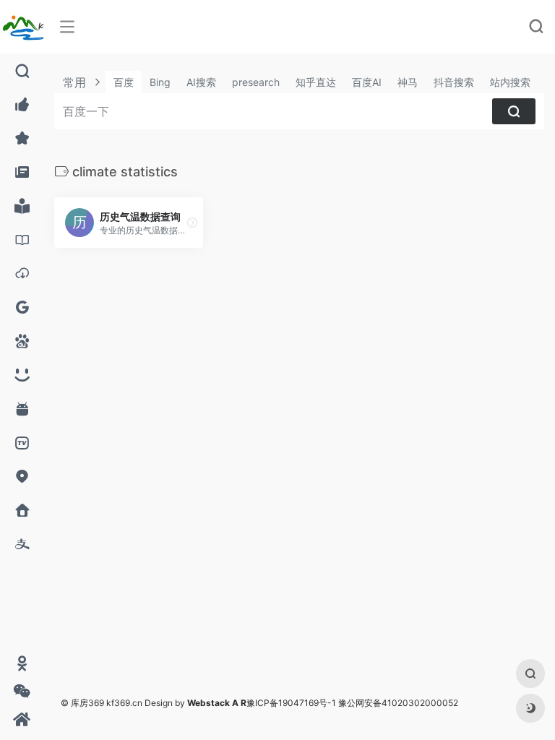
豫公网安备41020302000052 (398, 702)
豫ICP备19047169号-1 (291, 702)
